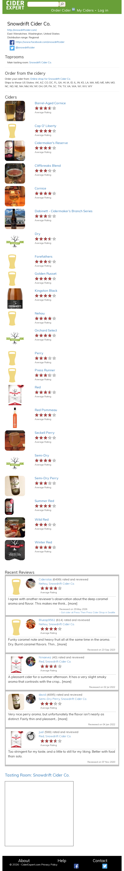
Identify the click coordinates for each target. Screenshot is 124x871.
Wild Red (42, 519)
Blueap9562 (47, 620)
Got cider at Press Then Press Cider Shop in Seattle (88, 612)
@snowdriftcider (25, 47)
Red (38, 387)
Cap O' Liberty (45, 126)
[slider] (46, 108)
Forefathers (43, 256)
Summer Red (44, 501)
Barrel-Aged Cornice (50, 103)
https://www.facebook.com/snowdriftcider (40, 42)
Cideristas (45, 579)
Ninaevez (45, 657)
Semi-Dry (42, 455)
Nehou (40, 313)
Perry (39, 353)
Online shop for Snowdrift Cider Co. (50, 78)
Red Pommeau (46, 410)
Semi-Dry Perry (46, 478)
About (24, 860)
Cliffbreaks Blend (48, 165)
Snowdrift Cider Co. (29, 24)
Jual (41, 732)
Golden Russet (46, 273)
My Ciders (86, 10)
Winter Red (43, 542)
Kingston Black (46, 290)
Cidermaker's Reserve (51, 143)
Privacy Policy (49, 864)
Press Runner (45, 370)
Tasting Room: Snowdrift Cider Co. (37, 774)
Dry (37, 234)
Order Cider (63, 10)
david (42, 694)
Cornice (40, 188)
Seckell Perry (45, 433)
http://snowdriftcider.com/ (22, 29)
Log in (103, 10)
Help (62, 860)
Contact (100, 860)
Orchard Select (46, 330)
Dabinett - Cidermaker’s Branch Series (64, 211)
